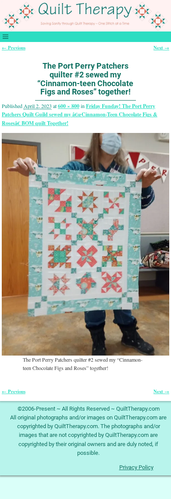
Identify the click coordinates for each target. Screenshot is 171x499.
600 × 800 (68, 106)
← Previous (13, 47)
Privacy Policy (136, 467)
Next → (161, 47)
